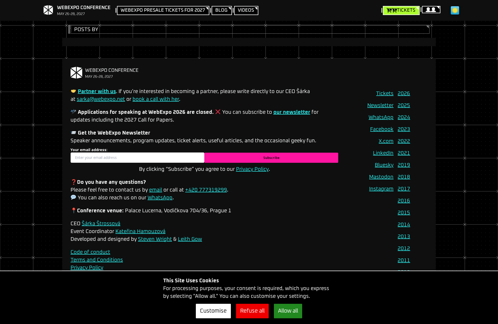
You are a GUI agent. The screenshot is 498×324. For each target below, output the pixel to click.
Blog (221, 10)
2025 (404, 105)
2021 (404, 153)
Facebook (381, 129)
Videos (246, 10)
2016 (404, 200)
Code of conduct (90, 252)
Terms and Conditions (97, 260)
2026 (404, 93)
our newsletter (291, 112)
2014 (404, 224)
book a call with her (156, 99)
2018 (404, 177)
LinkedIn (383, 153)
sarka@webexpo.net (101, 99)
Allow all (288, 311)
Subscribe (271, 157)
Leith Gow (190, 239)
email (155, 190)
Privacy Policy (252, 169)
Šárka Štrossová (101, 223)
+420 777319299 (206, 190)
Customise (213, 311)
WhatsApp (160, 197)
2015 (404, 212)
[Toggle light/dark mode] (455, 10)
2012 (404, 248)
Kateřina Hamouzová (140, 231)
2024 (404, 117)
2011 (404, 260)
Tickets (406, 10)
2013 (404, 236)
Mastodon (381, 177)
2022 (404, 141)
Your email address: (89, 149)
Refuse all (252, 311)
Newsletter (380, 105)
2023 (404, 129)
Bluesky (384, 165)
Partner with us (97, 91)
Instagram (381, 189)
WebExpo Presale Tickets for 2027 (163, 10)
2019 (404, 165)
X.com (386, 141)
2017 (404, 189)
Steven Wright (155, 239)
